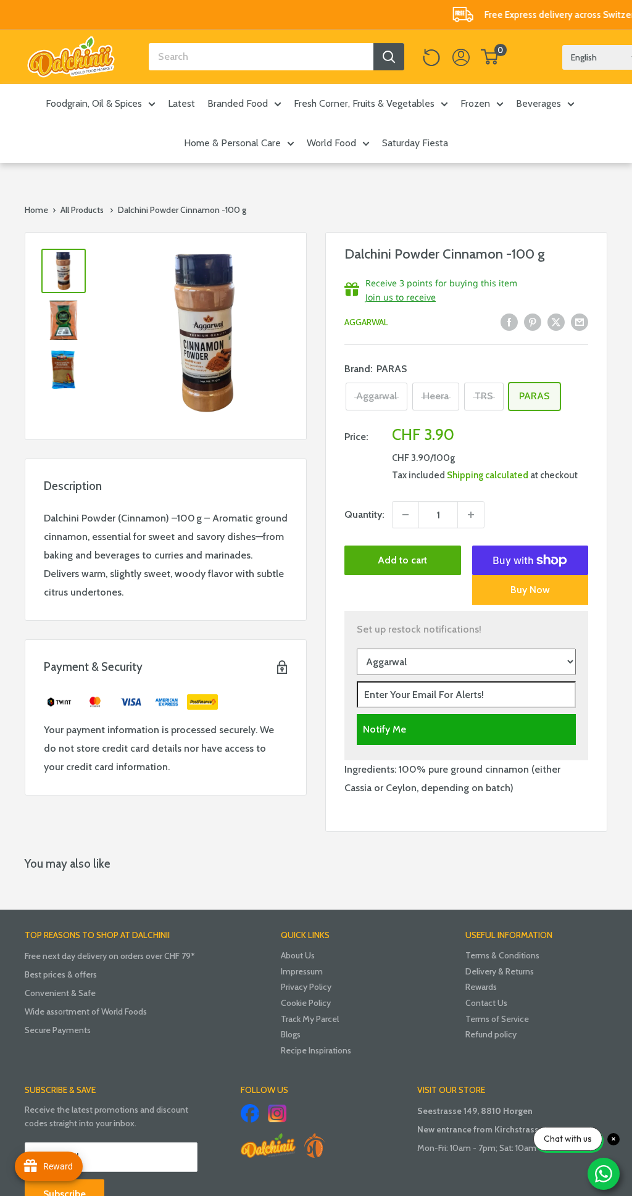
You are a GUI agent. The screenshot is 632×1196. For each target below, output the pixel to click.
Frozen (475, 103)
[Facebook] (250, 1113)
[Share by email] (579, 321)
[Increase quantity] (471, 515)
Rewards (481, 986)
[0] (490, 56)
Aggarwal (366, 322)
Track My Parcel (310, 1018)
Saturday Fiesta (415, 143)
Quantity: (364, 514)
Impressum (302, 971)
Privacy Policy (306, 986)
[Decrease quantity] (405, 515)
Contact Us (486, 1002)
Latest (181, 103)
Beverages (538, 103)
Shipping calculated (487, 475)
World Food (331, 143)
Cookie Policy (306, 1002)
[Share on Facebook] (509, 321)
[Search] (388, 56)
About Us (298, 955)
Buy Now (530, 590)
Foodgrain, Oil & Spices (94, 103)
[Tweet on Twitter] (556, 321)
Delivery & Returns (499, 971)
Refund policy (491, 1034)
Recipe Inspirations (316, 1050)
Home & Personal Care (232, 143)
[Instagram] (277, 1113)
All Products (82, 209)
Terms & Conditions (502, 955)
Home (36, 209)
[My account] (461, 57)
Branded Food (237, 103)
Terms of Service (497, 1018)
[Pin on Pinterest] (532, 321)
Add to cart (402, 560)
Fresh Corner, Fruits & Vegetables (364, 103)
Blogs (291, 1034)
